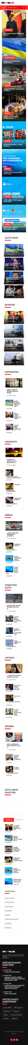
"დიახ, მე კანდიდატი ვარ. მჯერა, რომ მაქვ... (13, 264)
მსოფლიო (8, 30)
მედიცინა (8, 928)
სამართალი (9, 906)
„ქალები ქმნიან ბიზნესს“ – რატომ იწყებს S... (17, 428)
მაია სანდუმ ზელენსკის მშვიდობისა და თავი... (12, 317)
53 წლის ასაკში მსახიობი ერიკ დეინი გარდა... (17, 712)
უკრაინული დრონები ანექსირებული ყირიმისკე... (13, 345)
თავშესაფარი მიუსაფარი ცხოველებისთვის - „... (17, 859)
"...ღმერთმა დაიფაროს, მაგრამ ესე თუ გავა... (14, 676)
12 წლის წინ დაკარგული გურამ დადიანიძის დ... (13, 291)
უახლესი (9, 819)
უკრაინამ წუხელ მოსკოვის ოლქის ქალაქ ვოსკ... (17, 619)
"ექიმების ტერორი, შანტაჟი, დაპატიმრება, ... (17, 758)
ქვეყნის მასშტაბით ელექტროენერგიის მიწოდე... (12, 391)
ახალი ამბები (9, 57)
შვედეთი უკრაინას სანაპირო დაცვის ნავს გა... (14, 250)
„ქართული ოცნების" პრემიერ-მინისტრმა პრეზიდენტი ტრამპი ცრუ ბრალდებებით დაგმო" (14, 978)
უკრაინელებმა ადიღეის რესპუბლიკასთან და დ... (14, 607)
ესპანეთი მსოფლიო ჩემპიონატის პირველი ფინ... (17, 404)
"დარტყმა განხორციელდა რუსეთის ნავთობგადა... (13, 278)
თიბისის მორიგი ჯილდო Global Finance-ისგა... (17, 881)
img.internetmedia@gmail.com (16, 956)
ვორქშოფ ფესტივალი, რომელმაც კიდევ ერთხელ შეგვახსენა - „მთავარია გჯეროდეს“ (14, 987)
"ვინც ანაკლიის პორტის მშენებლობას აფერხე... (17, 416)
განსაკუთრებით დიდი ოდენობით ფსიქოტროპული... (14, 477)
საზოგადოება (9, 902)
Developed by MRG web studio (14, 1035)
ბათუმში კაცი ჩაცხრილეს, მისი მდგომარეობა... (12, 461)
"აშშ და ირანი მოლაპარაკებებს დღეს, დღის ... (13, 358)
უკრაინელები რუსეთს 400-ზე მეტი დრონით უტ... (14, 331)
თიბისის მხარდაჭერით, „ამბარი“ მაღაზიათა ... (17, 558)
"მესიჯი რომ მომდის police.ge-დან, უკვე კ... (17, 687)
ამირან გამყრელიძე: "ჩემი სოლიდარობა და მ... (13, 745)
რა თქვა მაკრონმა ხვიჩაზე (12, 972)
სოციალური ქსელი (11, 919)
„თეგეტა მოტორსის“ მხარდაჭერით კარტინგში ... (13, 534)
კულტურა (8, 923)
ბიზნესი (7, 85)
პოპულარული (19, 819)
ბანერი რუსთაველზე (10, 993)
